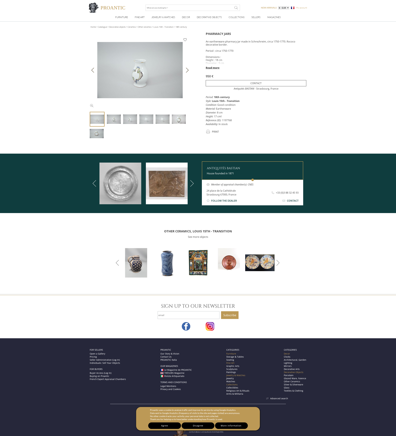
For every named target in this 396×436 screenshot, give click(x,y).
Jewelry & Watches (163, 17)
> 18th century (180, 26)
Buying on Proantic (99, 376)
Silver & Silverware (293, 384)
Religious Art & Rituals (237, 390)
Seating (230, 359)
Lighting (288, 362)
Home (93, 26)
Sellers (255, 17)
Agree (164, 425)
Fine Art (140, 17)
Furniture (121, 17)
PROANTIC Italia (168, 359)
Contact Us (166, 356)
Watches (230, 381)
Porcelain (288, 375)
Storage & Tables (235, 356)
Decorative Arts (292, 369)
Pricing (93, 356)
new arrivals (269, 7)
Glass (286, 387)
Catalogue (102, 26)
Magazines (274, 17)
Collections (237, 17)
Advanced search (279, 398)
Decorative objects (117, 26)
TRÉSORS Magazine (174, 372)
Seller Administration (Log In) (105, 359)
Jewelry (230, 378)
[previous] (95, 183)
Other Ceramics (292, 381)
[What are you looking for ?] (236, 7)
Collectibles (232, 387)
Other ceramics (144, 26)
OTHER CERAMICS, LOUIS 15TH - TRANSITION (198, 231)
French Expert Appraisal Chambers (108, 379)
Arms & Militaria (234, 393)
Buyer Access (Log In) (100, 372)
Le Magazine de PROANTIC (178, 369)
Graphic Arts (232, 366)
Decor (186, 17)
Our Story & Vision (169, 353)
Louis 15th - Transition (163, 26)
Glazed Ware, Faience (295, 378)
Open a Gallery (97, 353)
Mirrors (288, 366)
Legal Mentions (168, 386)
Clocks (287, 356)
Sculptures (231, 369)
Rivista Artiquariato (174, 376)
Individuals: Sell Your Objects (105, 362)
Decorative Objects (209, 17)
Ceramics (132, 26)
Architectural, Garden (295, 359)
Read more (213, 67)
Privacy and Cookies (170, 389)
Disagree (198, 425)
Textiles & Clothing (293, 390)
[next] (191, 183)
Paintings (231, 372)
